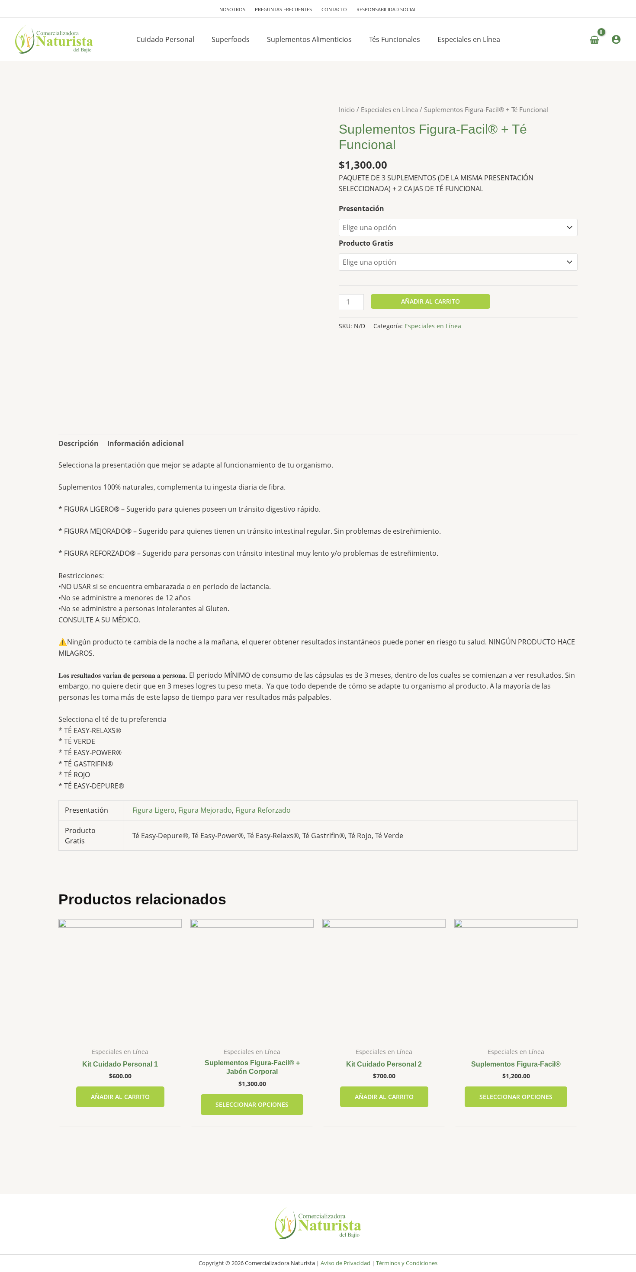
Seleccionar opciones (252, 1104)
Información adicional (145, 443)
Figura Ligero (153, 810)
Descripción (78, 443)
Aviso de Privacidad (345, 1263)
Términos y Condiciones (406, 1263)
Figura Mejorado (205, 810)
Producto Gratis (366, 243)
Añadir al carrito (430, 301)
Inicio (347, 109)
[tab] (78, 444)
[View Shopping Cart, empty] (594, 40)
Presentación (361, 208)
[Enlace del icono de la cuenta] (616, 39)
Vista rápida (120, 1033)
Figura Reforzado (263, 810)
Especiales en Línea (389, 109)
